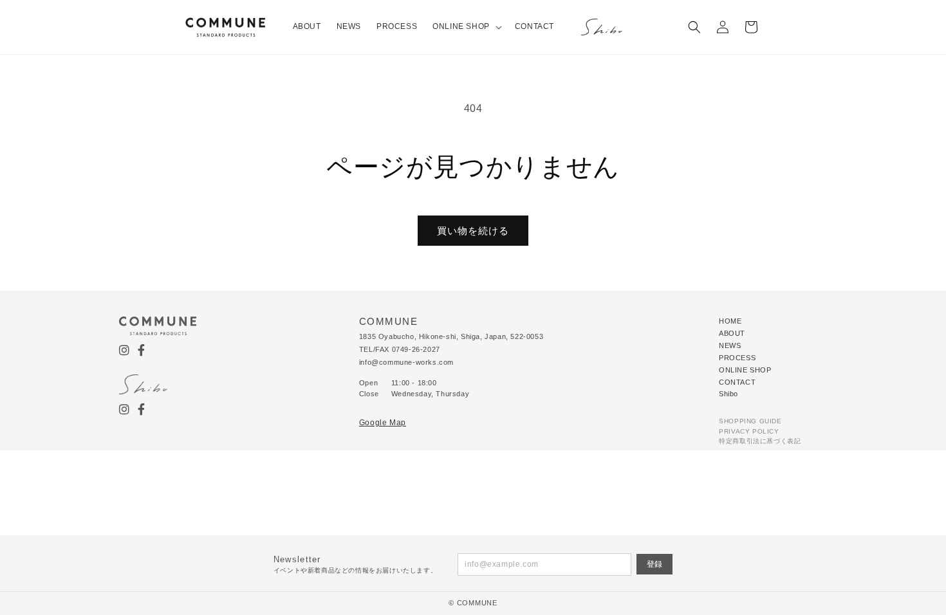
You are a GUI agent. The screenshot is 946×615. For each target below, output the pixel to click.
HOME (730, 321)
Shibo (728, 394)
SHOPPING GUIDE (750, 421)
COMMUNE (477, 603)
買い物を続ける (473, 230)
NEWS (730, 345)
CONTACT (737, 382)
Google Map (382, 422)
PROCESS (737, 358)
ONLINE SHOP (745, 370)
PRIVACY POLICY (749, 431)
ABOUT (732, 333)
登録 (654, 564)
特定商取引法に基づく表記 (760, 441)
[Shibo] (601, 27)
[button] (466, 27)
